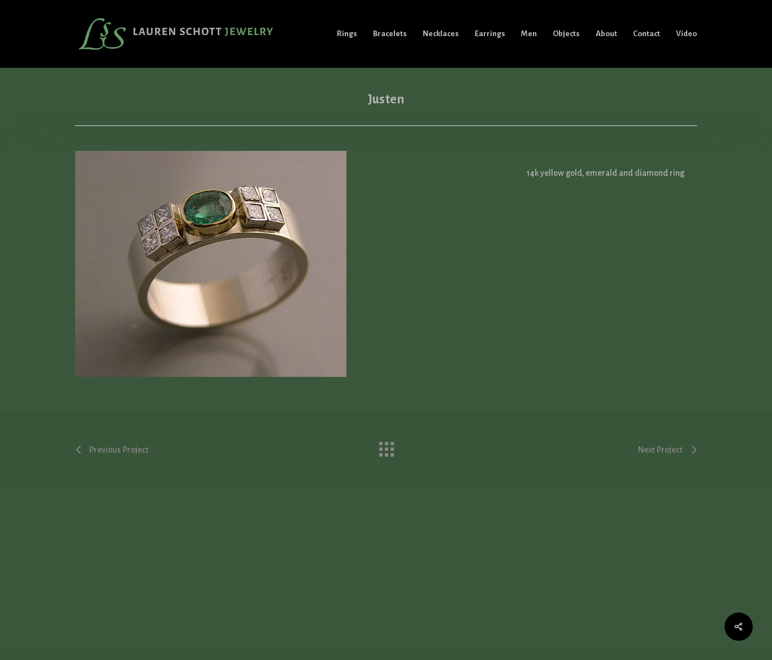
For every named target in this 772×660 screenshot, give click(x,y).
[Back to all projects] (386, 446)
